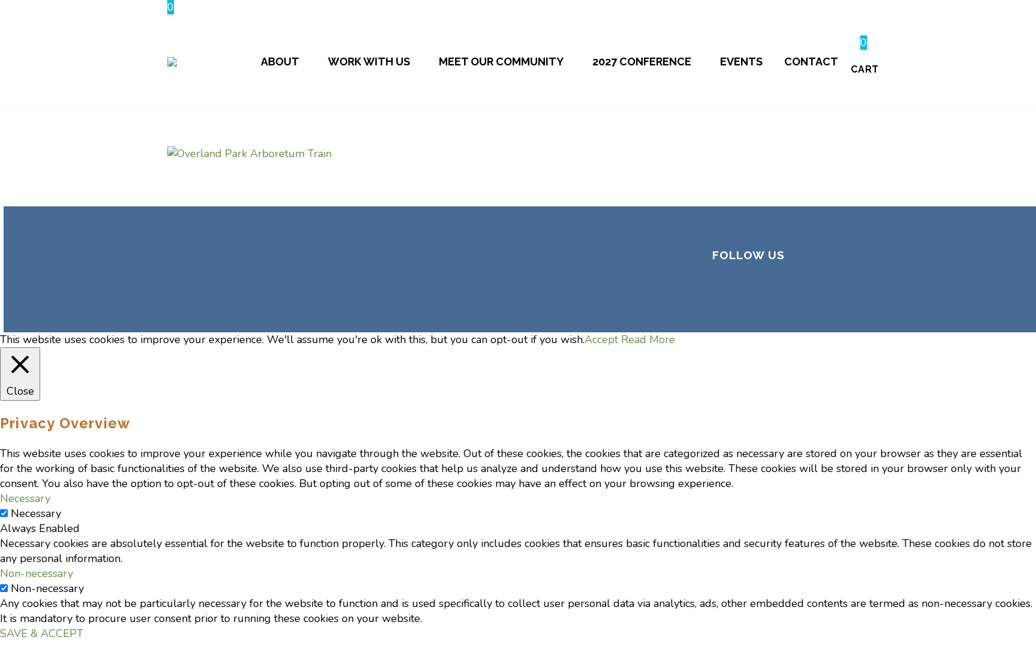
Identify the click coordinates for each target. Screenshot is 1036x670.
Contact (811, 61)
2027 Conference (641, 61)
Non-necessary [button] (36, 573)
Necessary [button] (25, 498)
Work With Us (369, 61)
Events (741, 61)
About (280, 61)
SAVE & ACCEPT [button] (41, 633)
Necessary (36, 513)
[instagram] (778, 297)
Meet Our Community (501, 61)
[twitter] (749, 297)
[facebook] (720, 297)
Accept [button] (601, 339)
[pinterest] (807, 297)
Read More (648, 339)
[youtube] (835, 297)
